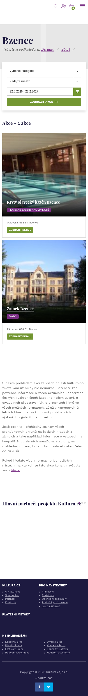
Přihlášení (48, 591)
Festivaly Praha (14, 649)
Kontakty (10, 602)
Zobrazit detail (20, 229)
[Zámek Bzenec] (44, 281)
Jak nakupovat (51, 606)
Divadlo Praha (13, 645)
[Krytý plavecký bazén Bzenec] (44, 174)
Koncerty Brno (14, 641)
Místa (15, 470)
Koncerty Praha (56, 645)
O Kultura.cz (12, 591)
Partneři (10, 598)
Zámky (13, 316)
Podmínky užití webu (55, 602)
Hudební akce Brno (58, 652)
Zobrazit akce (41, 102)
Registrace (48, 595)
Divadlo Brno (55, 641)
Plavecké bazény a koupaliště (29, 209)
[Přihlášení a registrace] (64, 5)
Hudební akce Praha (17, 652)
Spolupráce (12, 595)
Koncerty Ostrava (57, 649)
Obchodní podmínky (54, 598)
